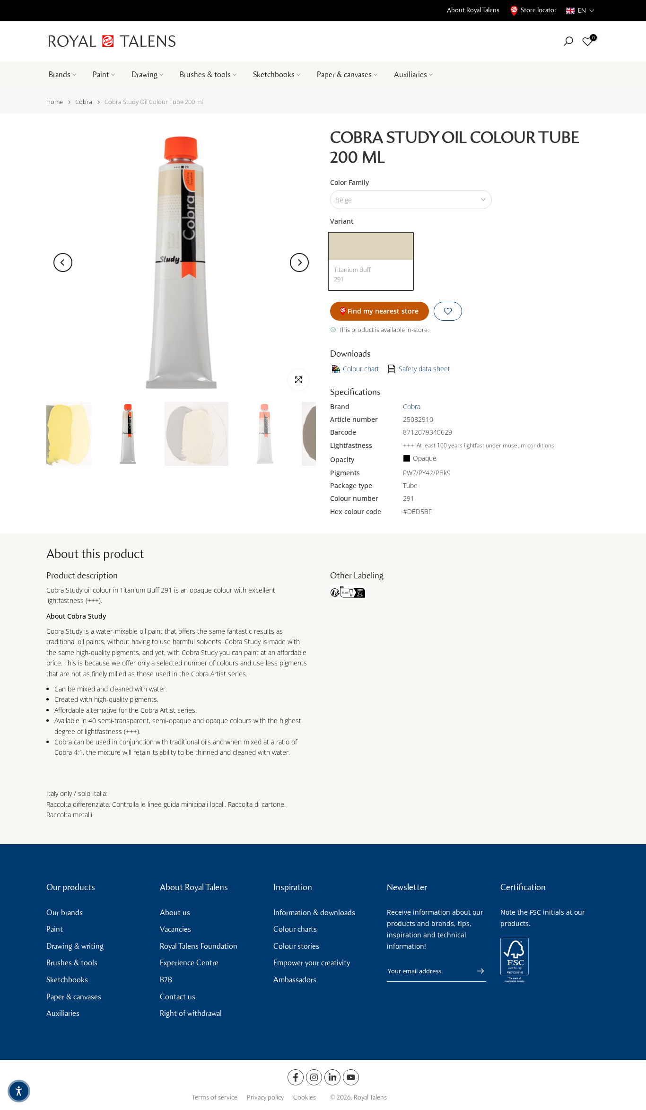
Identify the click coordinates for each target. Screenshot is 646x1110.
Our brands (64, 912)
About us (175, 912)
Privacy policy (265, 1097)
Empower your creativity (311, 962)
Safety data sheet (424, 368)
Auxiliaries (410, 74)
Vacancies (175, 929)
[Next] (299, 262)
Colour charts (295, 929)
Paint (101, 74)
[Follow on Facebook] (296, 1077)
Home (54, 102)
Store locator (539, 10)
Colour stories (296, 946)
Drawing (144, 74)
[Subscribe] (475, 970)
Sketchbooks (274, 74)
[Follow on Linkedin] (332, 1077)
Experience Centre (189, 962)
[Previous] (62, 262)
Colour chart (361, 368)
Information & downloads (314, 912)
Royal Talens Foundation (198, 946)
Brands (59, 74)
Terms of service (214, 1097)
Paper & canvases (344, 74)
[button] (580, 10)
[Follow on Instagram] (314, 1077)
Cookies (304, 1097)
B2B (166, 979)
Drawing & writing (75, 946)
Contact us (177, 996)
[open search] (568, 41)
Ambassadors (294, 979)
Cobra (83, 102)
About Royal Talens (473, 10)
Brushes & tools (205, 74)
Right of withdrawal (191, 1013)
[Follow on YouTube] (351, 1077)
